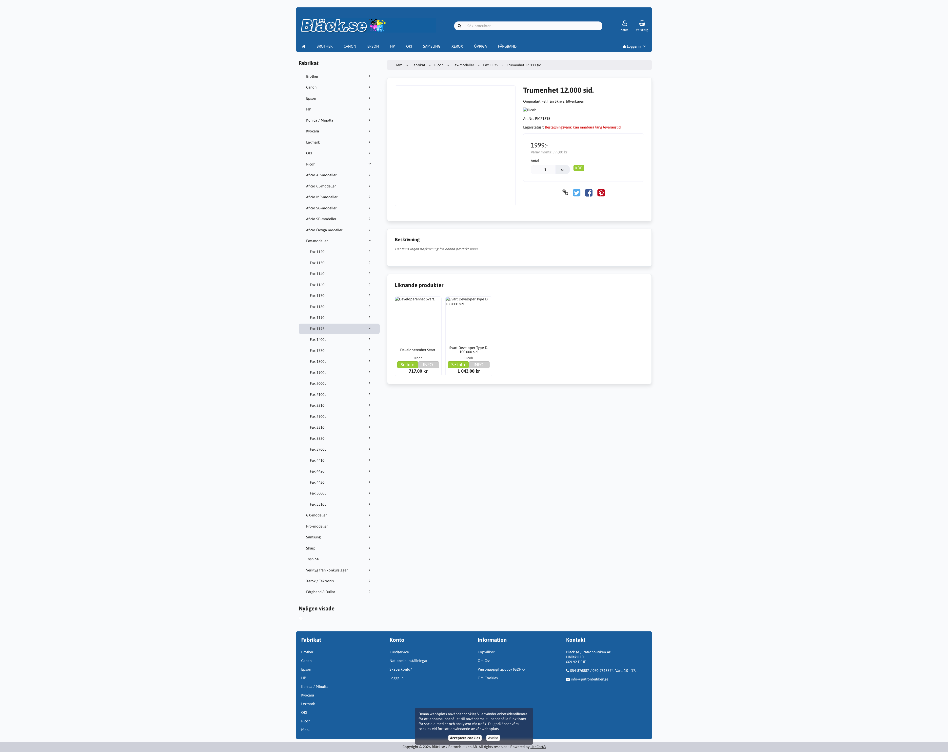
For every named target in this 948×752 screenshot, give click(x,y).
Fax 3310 (317, 427)
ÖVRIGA (480, 46)
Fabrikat (418, 65)
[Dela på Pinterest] (601, 192)
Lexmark (313, 142)
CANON (350, 46)
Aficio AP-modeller (321, 175)
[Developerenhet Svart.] (418, 320)
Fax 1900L (318, 372)
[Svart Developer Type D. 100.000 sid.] (469, 320)
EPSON (373, 46)
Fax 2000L (318, 383)
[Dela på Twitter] (576, 192)
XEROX (457, 46)
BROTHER (324, 46)
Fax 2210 (317, 405)
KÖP (578, 168)
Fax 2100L (318, 394)
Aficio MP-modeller (321, 197)
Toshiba (312, 559)
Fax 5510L (318, 504)
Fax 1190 (317, 317)
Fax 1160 (317, 285)
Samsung (313, 537)
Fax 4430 (317, 482)
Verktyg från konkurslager (327, 570)
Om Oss (484, 661)
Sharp (311, 548)
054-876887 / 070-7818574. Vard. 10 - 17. (603, 670)
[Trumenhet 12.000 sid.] (305, 619)
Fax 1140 (317, 274)
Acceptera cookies (465, 738)
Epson (311, 98)
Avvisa (493, 738)
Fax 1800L (318, 361)
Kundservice (399, 652)
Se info (408, 364)
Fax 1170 (317, 295)
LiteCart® (538, 747)
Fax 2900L (318, 416)
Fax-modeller (317, 241)
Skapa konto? (401, 669)
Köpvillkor (486, 652)
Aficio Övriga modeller (324, 230)
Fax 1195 (317, 329)
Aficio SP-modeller (321, 219)
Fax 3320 (317, 438)
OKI (409, 46)
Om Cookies (488, 678)
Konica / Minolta (319, 120)
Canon (311, 87)
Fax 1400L (318, 339)
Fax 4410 (317, 460)
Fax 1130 (317, 263)
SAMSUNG (431, 46)
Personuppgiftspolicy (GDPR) (501, 669)
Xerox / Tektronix (320, 581)
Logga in (633, 46)
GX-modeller (316, 515)
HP (392, 46)
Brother (312, 76)
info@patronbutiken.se (589, 679)
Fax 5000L (318, 493)
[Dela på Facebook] (588, 192)
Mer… (305, 730)
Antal (535, 161)
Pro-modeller (317, 526)
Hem (398, 65)
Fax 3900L (318, 449)
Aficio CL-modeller (321, 186)
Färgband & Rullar (320, 592)
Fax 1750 (317, 350)
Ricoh (310, 164)
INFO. (428, 364)
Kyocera (312, 131)
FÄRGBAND (507, 46)
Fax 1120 (317, 252)
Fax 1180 (317, 307)
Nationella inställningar (408, 661)
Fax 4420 (317, 471)
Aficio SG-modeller (321, 208)
